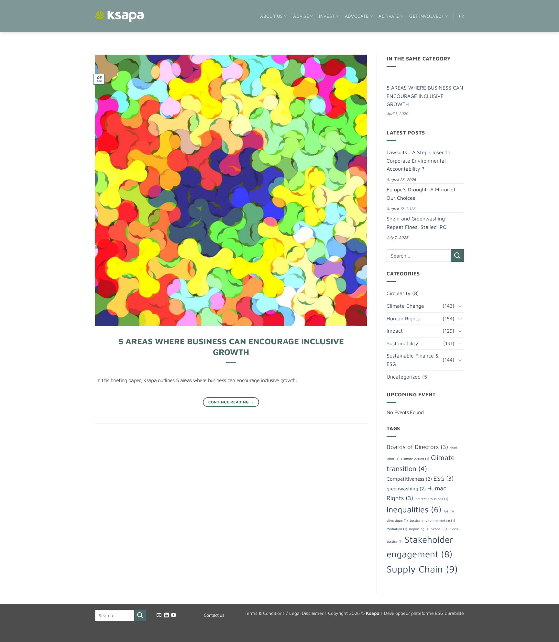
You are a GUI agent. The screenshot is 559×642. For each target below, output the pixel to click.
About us (271, 16)
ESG (443, 478)
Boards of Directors (417, 446)
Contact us (214, 615)
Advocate (356, 16)
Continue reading (231, 402)
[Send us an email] (159, 615)
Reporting (419, 529)
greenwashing (406, 488)
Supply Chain (422, 568)
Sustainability (402, 343)
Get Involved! (426, 16)
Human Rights (403, 318)
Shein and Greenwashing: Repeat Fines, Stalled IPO (417, 223)
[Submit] (457, 255)
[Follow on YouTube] (173, 615)
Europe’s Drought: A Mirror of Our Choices (421, 194)
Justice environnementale (432, 520)
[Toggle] (460, 306)
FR (461, 16)
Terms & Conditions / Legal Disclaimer (284, 613)
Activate (388, 16)
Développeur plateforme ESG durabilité (424, 613)
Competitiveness (409, 479)
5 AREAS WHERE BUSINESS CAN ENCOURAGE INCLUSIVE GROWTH (425, 96)
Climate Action (415, 459)
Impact (395, 331)
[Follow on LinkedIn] (166, 615)
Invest (326, 16)
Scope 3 (440, 529)
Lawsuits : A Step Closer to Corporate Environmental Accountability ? (418, 160)
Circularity (399, 293)
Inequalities (414, 509)
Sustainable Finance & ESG (413, 360)
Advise (301, 16)
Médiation (397, 529)
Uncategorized (404, 377)
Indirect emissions (431, 499)
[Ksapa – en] (119, 16)
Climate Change (405, 306)
